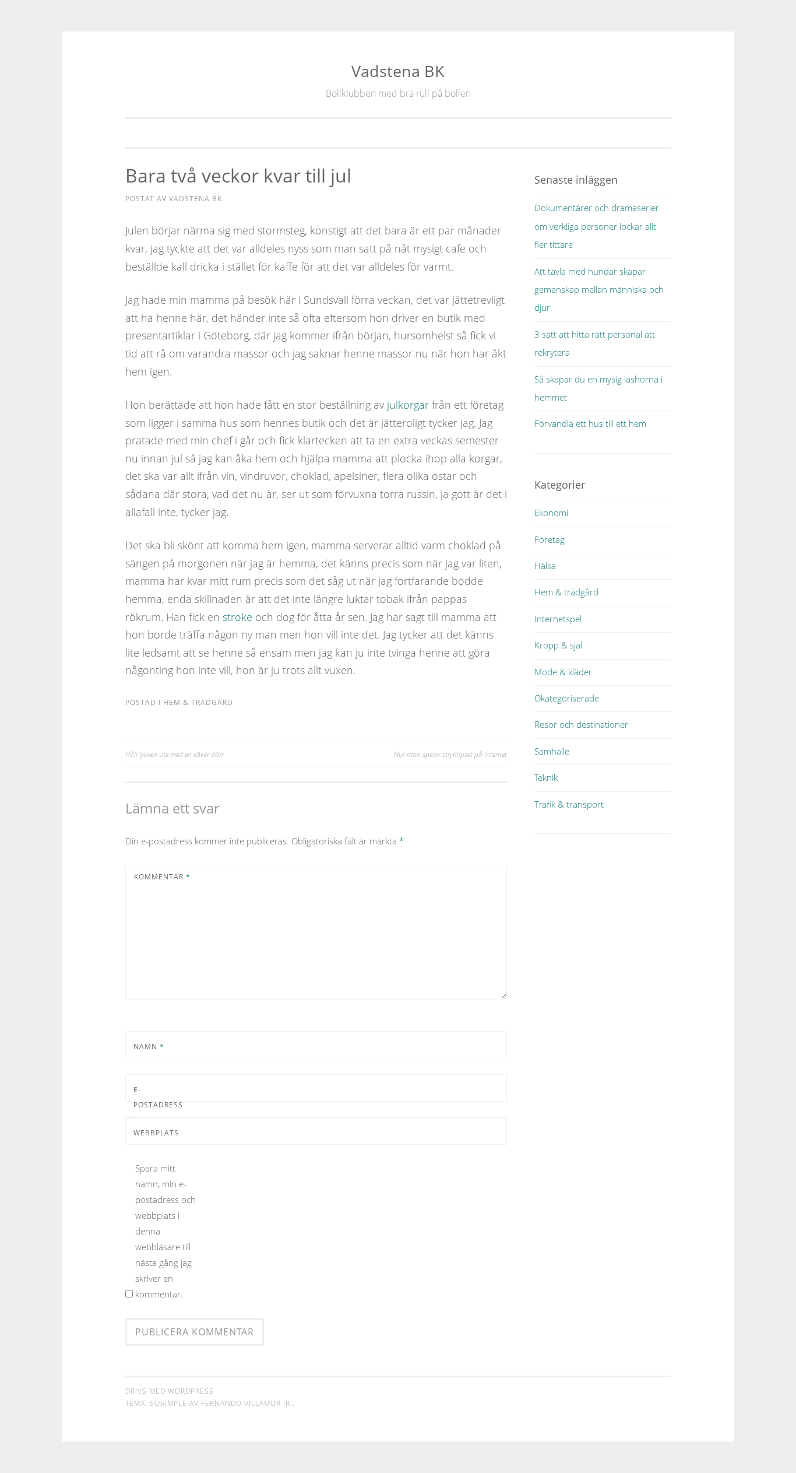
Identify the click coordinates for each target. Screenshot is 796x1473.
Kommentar (162, 877)
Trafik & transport (569, 804)
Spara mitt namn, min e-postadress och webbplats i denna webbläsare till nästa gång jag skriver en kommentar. (165, 1231)
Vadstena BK (398, 71)
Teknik (546, 777)
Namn (148, 1046)
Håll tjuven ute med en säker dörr (174, 754)
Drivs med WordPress (169, 1391)
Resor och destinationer (581, 724)
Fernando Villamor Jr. (247, 1403)
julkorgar (408, 405)
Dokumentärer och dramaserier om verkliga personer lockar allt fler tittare (596, 226)
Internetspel (558, 619)
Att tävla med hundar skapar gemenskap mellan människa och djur (599, 289)
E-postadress (158, 1104)
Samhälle (551, 751)
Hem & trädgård (198, 702)
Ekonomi (551, 512)
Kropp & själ (558, 645)
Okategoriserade (566, 698)
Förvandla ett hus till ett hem (590, 423)
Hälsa (545, 565)
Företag (549, 539)
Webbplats (156, 1133)
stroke (237, 617)
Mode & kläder (563, 672)
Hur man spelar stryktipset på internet (450, 754)
